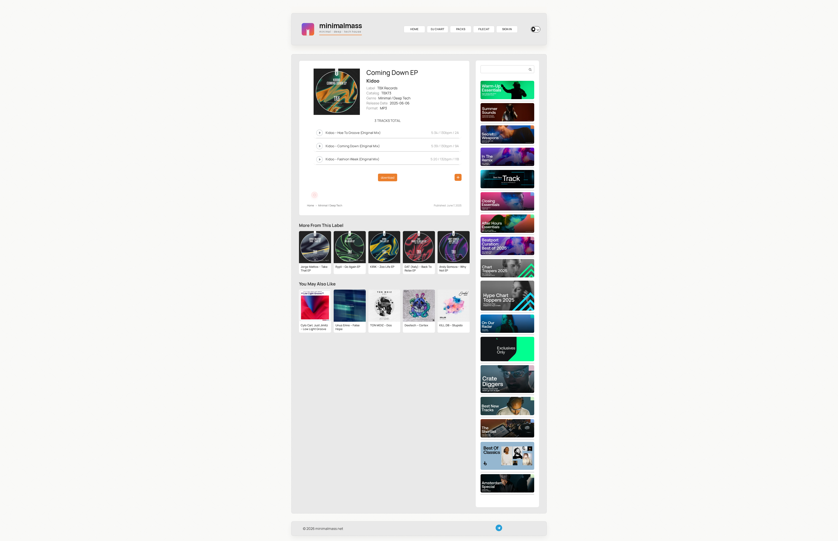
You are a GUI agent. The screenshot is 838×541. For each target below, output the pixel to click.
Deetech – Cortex (416, 325)
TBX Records (387, 88)
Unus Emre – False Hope (347, 327)
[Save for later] (458, 177)
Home (310, 205)
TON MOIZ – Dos (381, 325)
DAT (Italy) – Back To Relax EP (418, 268)
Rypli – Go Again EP (347, 267)
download (387, 177)
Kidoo (372, 81)
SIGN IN (507, 29)
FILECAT (483, 29)
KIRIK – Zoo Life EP (382, 267)
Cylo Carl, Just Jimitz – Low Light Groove (314, 327)
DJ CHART (437, 29)
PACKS (460, 29)
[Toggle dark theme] (535, 29)
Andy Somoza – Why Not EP (452, 268)
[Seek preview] (387, 137)
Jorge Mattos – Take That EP (314, 268)
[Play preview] (319, 133)
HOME (414, 29)
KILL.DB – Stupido (451, 325)
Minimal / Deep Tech (394, 98)
